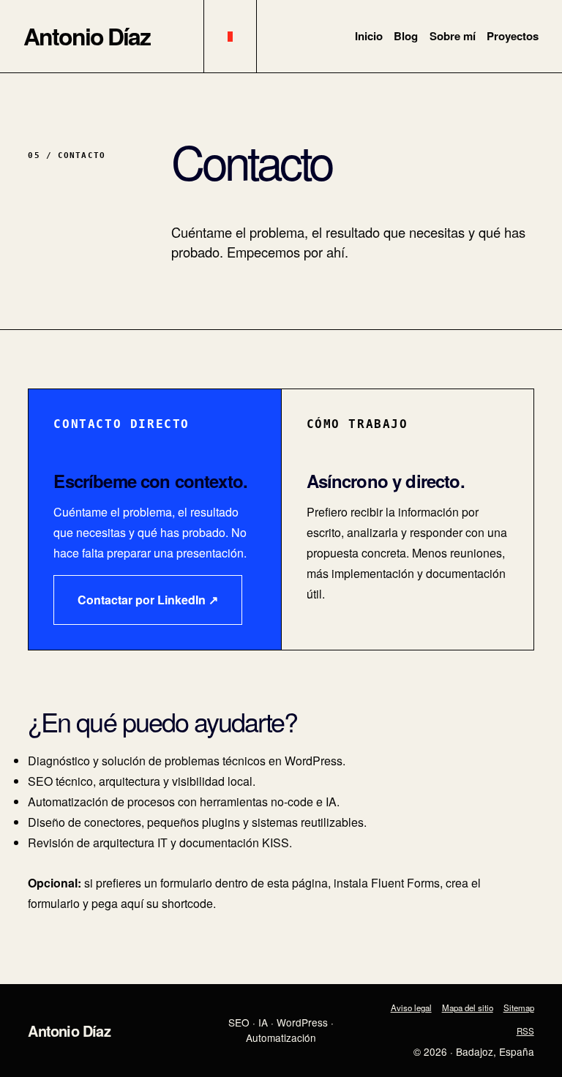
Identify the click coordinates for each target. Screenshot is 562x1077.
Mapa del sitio (467, 1007)
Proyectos (513, 36)
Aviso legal (411, 1007)
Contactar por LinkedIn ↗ (148, 599)
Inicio (369, 36)
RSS (525, 1031)
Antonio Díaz (86, 36)
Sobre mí (453, 36)
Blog (406, 36)
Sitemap (518, 1007)
